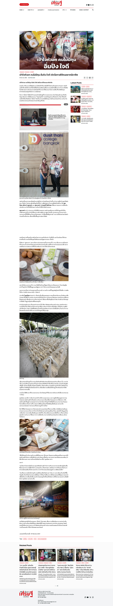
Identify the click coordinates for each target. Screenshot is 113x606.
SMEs (21, 10)
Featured (22, 72)
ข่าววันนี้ (32, 72)
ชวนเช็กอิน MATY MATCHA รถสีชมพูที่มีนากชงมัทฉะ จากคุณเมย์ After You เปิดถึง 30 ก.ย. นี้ (87, 101)
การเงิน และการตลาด (53, 10)
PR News (72, 10)
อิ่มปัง (35, 539)
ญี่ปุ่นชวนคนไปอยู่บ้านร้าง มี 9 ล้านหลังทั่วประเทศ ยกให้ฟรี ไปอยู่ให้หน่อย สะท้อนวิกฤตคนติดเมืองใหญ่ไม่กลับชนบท (87, 91)
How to (30, 10)
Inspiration (89, 96)
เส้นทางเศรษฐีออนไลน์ (42, 539)
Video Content (84, 10)
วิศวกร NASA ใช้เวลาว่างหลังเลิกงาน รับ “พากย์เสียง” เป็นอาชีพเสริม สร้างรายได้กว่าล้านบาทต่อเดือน (84, 568)
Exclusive (27, 72)
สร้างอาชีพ (30, 539)
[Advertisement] (56, 21)
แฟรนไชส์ (40, 10)
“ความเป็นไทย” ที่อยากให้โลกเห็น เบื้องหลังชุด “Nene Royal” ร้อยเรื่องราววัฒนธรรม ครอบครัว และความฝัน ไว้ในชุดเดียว (87, 111)
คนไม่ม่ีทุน (25, 539)
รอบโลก (87, 86)
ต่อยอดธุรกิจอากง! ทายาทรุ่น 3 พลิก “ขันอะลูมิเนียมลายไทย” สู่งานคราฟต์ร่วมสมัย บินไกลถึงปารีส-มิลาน (47, 568)
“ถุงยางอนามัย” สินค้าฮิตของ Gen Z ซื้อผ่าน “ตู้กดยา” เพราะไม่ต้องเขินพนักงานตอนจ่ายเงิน (65, 568)
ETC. (64, 10)
